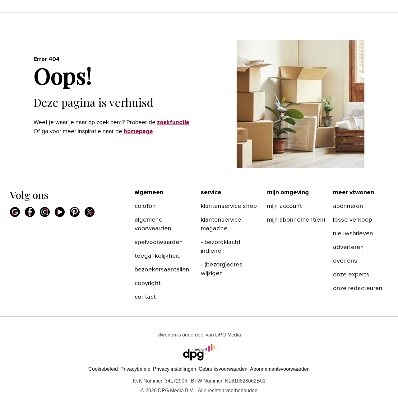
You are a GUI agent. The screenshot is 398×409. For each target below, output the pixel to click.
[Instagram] (45, 212)
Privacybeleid (135, 369)
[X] (90, 212)
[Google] (15, 212)
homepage (138, 131)
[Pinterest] (75, 212)
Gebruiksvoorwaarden (223, 369)
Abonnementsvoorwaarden (280, 369)
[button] (174, 369)
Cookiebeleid (103, 369)
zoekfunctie (173, 122)
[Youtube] (60, 212)
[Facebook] (30, 212)
